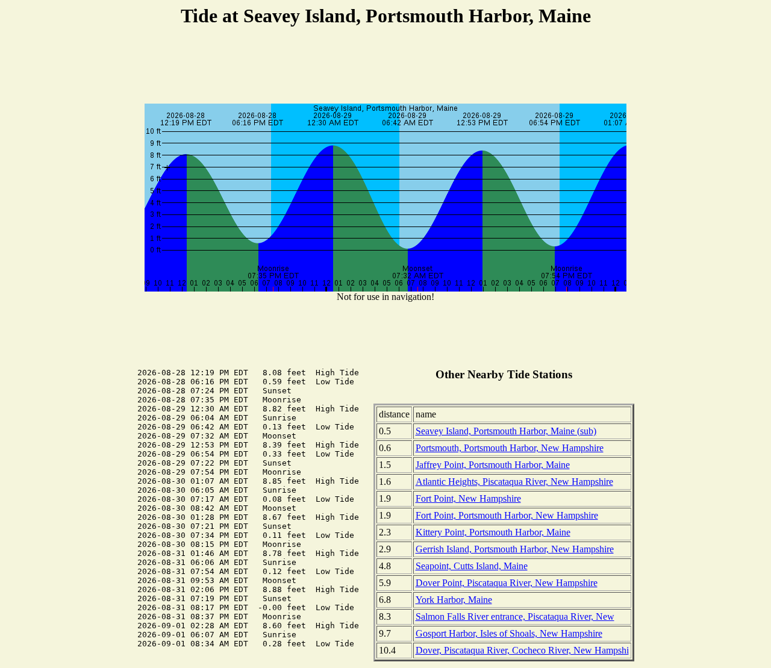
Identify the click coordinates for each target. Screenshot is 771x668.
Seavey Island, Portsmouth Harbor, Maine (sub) (506, 431)
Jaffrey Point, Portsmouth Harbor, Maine (493, 465)
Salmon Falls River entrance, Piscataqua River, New (515, 616)
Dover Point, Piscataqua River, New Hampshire (507, 583)
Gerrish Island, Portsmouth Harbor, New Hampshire (515, 549)
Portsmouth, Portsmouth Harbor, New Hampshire (510, 448)
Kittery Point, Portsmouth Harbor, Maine (493, 532)
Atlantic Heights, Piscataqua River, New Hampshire (514, 481)
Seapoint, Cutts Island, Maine (472, 566)
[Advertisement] (385, 67)
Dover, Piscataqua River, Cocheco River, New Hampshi (522, 650)
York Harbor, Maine (454, 600)
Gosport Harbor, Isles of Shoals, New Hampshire (509, 633)
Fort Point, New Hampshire (468, 498)
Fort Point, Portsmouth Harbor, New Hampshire (507, 515)
